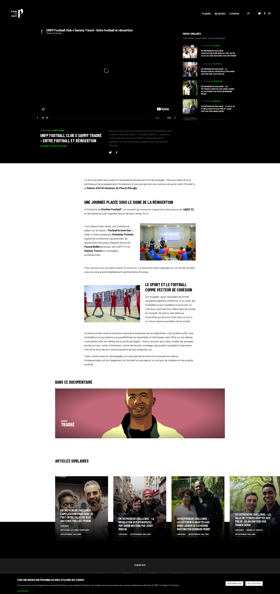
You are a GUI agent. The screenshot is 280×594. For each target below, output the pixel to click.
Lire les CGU (22, 590)
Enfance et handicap (254, 530)
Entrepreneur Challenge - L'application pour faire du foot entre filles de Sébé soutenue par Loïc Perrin (218, 53)
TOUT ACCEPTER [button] (254, 583)
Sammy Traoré (58, 130)
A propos (234, 13)
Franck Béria (252, 509)
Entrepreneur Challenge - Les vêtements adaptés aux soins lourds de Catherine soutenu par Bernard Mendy (217, 90)
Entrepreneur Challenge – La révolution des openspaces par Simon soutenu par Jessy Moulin (136, 524)
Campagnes (44, 146)
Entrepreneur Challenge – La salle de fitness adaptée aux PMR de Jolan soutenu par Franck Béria (253, 520)
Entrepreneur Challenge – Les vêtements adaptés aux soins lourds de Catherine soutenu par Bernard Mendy (193, 524)
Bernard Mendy (195, 513)
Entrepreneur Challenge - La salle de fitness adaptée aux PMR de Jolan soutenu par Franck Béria (218, 108)
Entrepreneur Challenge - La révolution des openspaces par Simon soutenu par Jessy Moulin (218, 71)
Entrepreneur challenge (70, 534)
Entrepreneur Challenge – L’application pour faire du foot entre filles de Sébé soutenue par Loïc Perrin (76, 516)
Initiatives (220, 13)
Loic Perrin (77, 505)
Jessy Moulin (136, 513)
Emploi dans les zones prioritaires (74, 530)
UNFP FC (189, 209)
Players (206, 13)
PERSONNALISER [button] (234, 583)
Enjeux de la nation (58, 146)
